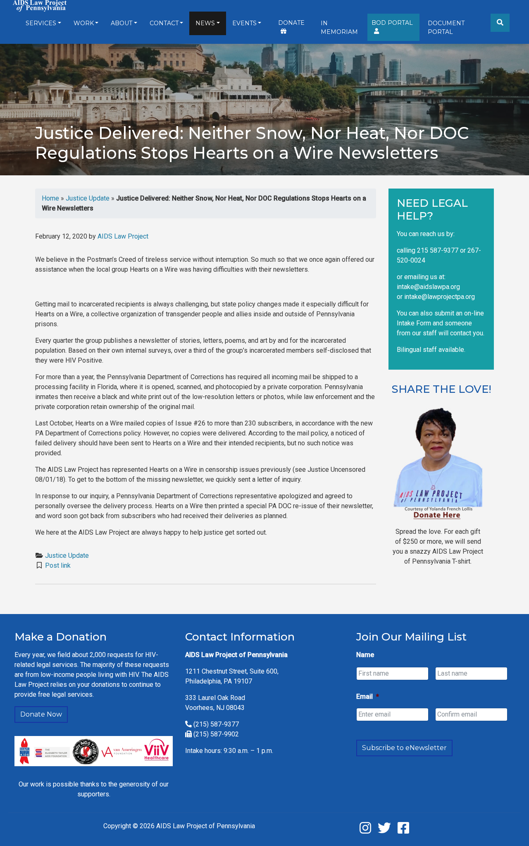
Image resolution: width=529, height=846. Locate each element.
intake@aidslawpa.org (428, 287)
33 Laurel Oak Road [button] (217, 698)
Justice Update (88, 198)
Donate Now (41, 714)
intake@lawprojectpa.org (439, 297)
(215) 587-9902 (216, 734)
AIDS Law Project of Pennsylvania (205, 826)
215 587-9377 (437, 250)
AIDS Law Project (123, 236)
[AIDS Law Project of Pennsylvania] (40, 5)
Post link (58, 565)
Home (50, 198)
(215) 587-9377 (216, 724)
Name (365, 655)
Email (367, 696)
